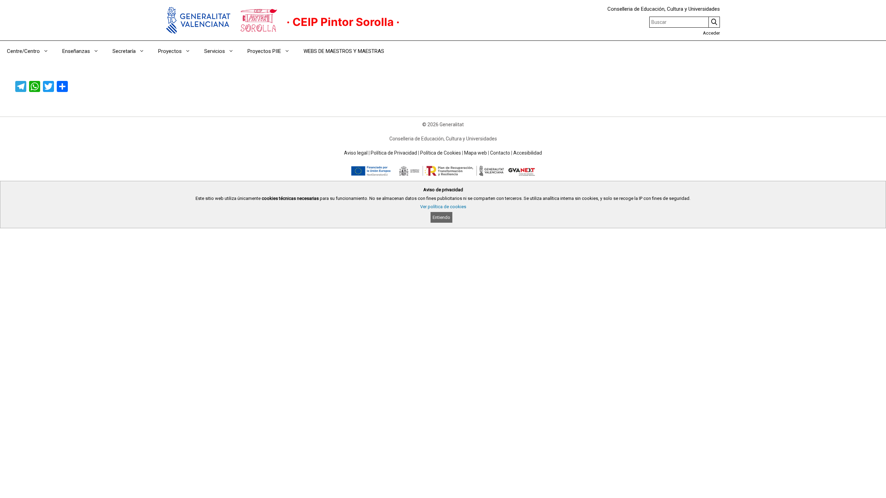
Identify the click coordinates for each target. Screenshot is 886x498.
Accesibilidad (527, 153)
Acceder (711, 33)
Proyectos (170, 51)
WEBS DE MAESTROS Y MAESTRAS (344, 51)
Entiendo (441, 217)
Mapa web (475, 153)
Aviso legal (356, 153)
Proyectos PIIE (264, 51)
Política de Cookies (440, 153)
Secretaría (124, 51)
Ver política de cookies (443, 206)
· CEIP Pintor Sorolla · (343, 22)
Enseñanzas (76, 51)
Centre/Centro (23, 51)
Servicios (214, 51)
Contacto (500, 153)
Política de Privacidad (394, 153)
